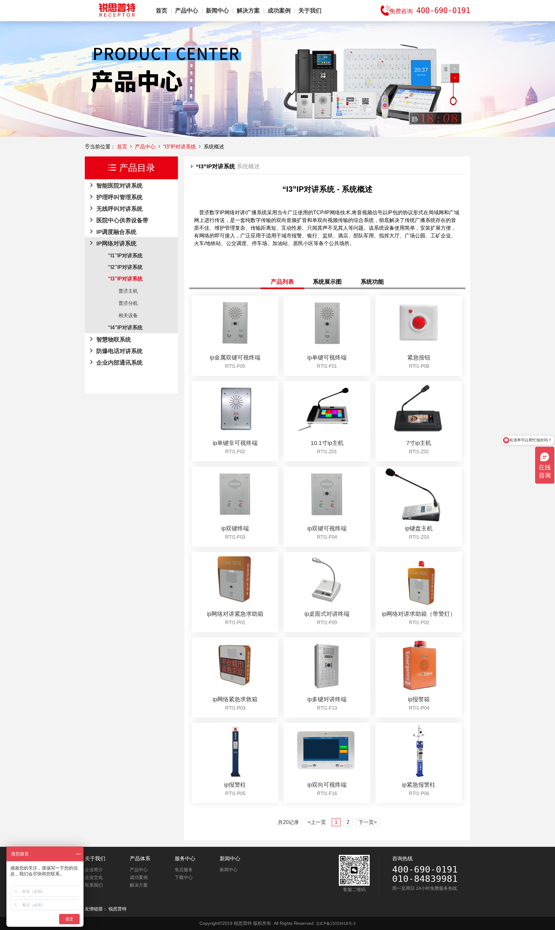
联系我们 (94, 885)
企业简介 (94, 869)
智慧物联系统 (113, 339)
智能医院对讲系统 (119, 185)
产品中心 (186, 10)
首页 (161, 10)
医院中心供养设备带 (121, 220)
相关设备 (128, 315)
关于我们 (310, 10)
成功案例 (279, 10)
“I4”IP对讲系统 (125, 327)
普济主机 (128, 291)
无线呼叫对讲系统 (119, 209)
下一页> (367, 822)
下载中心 (184, 877)
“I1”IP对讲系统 (125, 255)
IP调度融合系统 (116, 232)
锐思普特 (118, 908)
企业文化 (94, 877)
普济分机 (128, 303)
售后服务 (184, 869)
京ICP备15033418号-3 (336, 923)
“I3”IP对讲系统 (179, 146)
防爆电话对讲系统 (119, 351)
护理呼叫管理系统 (119, 197)
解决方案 (248, 10)
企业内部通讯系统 (119, 362)
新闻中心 (217, 10)
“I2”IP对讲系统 (125, 267)
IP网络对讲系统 (116, 243)
